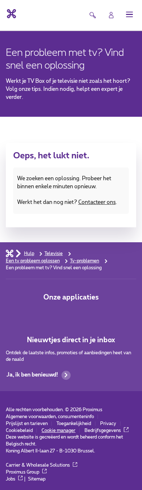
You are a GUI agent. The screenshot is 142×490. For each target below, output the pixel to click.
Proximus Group (23, 472)
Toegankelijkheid (73, 423)
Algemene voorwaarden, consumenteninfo (50, 416)
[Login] (111, 15)
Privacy (108, 423)
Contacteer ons (97, 202)
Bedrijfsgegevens (103, 430)
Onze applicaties (71, 297)
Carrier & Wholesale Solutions (38, 465)
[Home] (9, 253)
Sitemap (37, 479)
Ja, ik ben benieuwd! (32, 375)
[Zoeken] (92, 15)
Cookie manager (58, 430)
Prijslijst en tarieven (27, 423)
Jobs (11, 479)
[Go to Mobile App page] (71, 313)
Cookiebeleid (19, 430)
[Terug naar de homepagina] (11, 14)
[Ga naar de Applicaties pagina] (49, 313)
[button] (129, 14)
